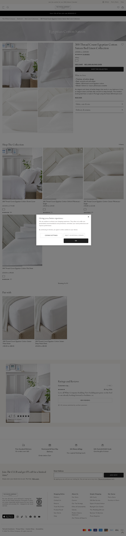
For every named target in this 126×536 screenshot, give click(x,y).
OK (76, 241)
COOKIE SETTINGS (51, 235)
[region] (63, 229)
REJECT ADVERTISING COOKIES (74, 235)
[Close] (88, 217)
